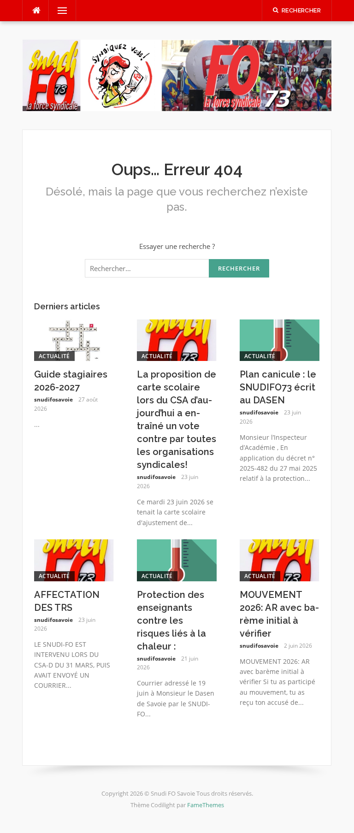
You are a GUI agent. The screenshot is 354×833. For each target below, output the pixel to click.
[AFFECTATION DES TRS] (74, 559)
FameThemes (205, 805)
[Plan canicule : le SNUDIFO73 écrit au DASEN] (279, 339)
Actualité (54, 356)
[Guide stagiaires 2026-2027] (74, 339)
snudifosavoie (53, 399)
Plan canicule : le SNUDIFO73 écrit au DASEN (278, 387)
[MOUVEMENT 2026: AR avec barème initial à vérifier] (279, 559)
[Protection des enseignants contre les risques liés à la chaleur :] (177, 559)
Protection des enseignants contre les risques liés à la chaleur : (171, 620)
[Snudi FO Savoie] (177, 74)
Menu (58, 10)
